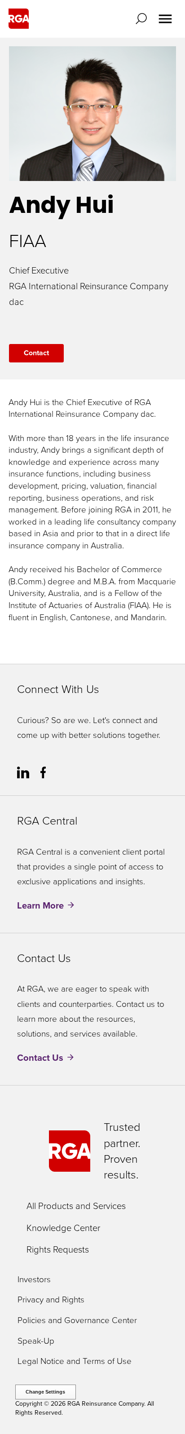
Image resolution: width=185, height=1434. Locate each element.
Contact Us (40, 1057)
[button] (143, 18)
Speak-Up (36, 1341)
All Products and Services (76, 1206)
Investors (34, 1280)
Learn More (40, 905)
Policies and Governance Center (77, 1321)
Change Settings (45, 1391)
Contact (36, 353)
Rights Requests (57, 1249)
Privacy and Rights (51, 1300)
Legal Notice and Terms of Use (75, 1361)
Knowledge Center (63, 1228)
